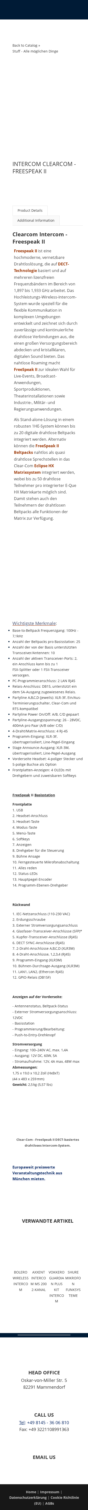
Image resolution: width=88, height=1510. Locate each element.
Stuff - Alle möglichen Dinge (35, 51)
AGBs (49, 1503)
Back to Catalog (25, 45)
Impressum (50, 1492)
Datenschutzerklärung (28, 1497)
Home (31, 1492)
